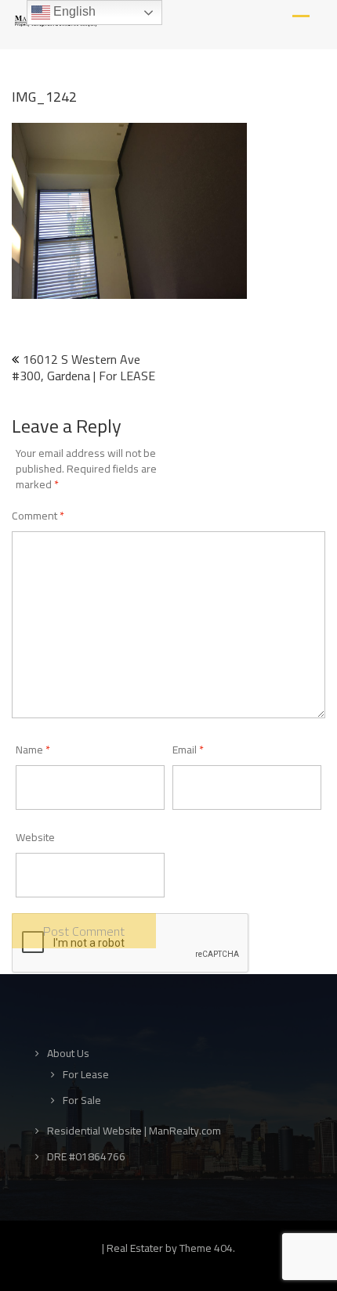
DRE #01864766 (86, 1157)
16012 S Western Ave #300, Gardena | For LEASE (83, 367)
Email (188, 749)
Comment (38, 515)
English (73, 11)
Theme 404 (206, 1248)
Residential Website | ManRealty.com (134, 1131)
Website (35, 837)
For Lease (86, 1074)
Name (33, 749)
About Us (68, 1053)
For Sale (82, 1100)
